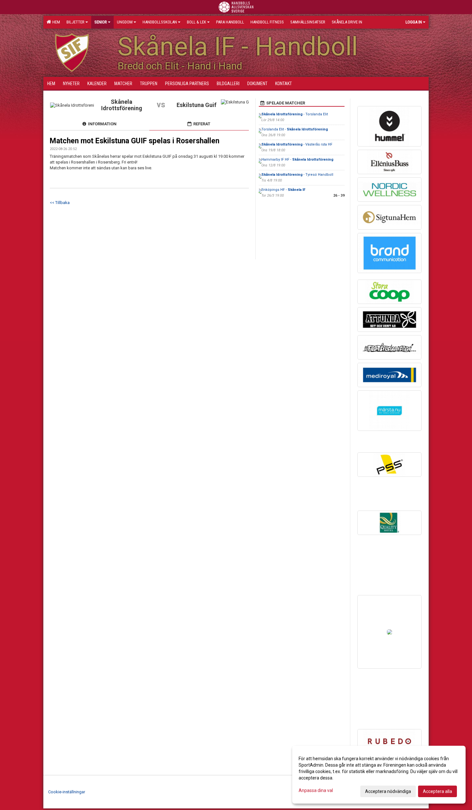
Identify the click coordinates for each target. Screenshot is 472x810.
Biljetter (75, 22)
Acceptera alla (437, 791)
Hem (55, 22)
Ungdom (125, 22)
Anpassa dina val (316, 790)
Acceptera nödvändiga (388, 791)
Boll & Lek (196, 22)
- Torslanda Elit (294, 114)
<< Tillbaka (60, 202)
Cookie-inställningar (66, 791)
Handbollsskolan (160, 22)
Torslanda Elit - (294, 129)
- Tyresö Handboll (297, 175)
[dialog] (379, 775)
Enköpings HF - (283, 190)
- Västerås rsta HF (296, 144)
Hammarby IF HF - (297, 159)
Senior (100, 22)
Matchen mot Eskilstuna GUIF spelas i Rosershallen (134, 141)
